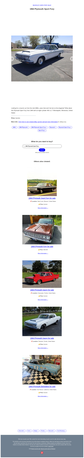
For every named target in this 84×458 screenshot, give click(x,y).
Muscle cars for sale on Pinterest (48, 448)
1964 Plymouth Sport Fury (38, 127)
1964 (14, 127)
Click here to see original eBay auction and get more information (38, 122)
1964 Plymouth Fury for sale (42, 246)
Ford (28, 430)
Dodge (35, 430)
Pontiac (43, 430)
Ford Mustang (60, 430)
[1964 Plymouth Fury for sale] (42, 244)
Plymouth (52, 127)
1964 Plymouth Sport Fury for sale (42, 198)
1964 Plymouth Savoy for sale (42, 290)
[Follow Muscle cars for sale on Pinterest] (42, 453)
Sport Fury (41, 130)
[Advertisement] (42, 23)
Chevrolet (21, 430)
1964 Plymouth (23, 127)
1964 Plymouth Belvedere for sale (42, 386)
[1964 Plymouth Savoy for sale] (42, 287)
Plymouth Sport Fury (64, 127)
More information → (43, 208)
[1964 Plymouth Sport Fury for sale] (42, 195)
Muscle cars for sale (42, 5)
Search (42, 150)
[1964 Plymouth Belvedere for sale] (42, 384)
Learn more (50, 446)
